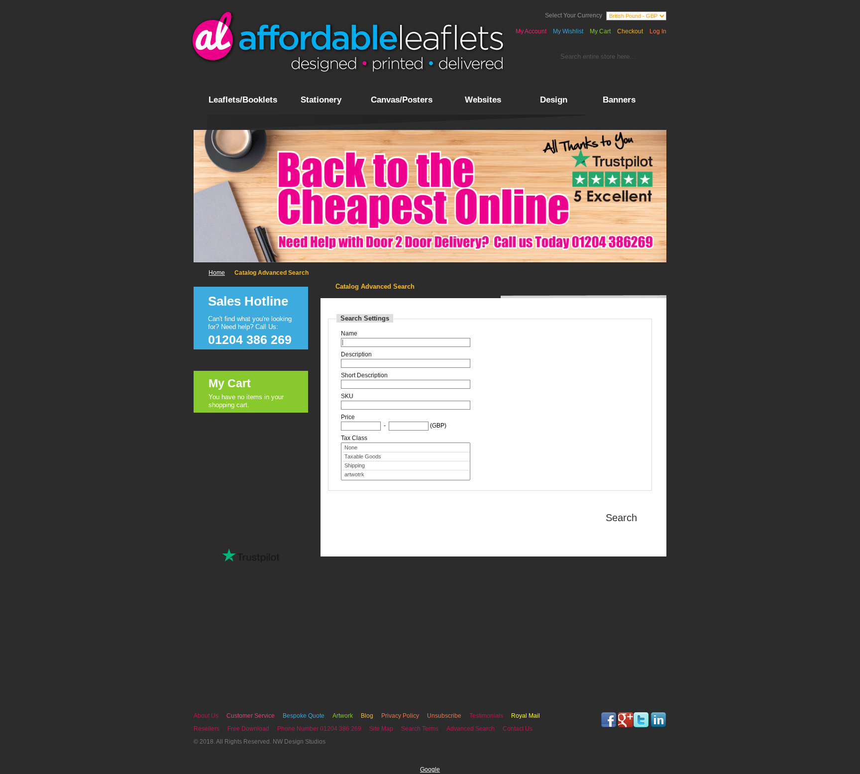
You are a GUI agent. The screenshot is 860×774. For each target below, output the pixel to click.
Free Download (248, 728)
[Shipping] (405, 465)
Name (349, 333)
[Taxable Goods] (405, 456)
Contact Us (518, 728)
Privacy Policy (400, 715)
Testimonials (486, 715)
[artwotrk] (405, 474)
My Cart (600, 31)
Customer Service (250, 715)
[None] (405, 447)
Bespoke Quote (303, 715)
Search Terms (419, 728)
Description (356, 354)
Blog (367, 715)
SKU (347, 396)
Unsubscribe (444, 715)
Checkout (630, 31)
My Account (531, 31)
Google (430, 769)
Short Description (364, 375)
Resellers (206, 728)
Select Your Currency (573, 15)
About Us (206, 715)
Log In (657, 31)
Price (348, 417)
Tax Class (354, 438)
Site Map (381, 728)
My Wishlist (568, 31)
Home (217, 272)
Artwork (342, 715)
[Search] (653, 58)
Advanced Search (470, 728)
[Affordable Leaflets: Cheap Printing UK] (347, 41)
